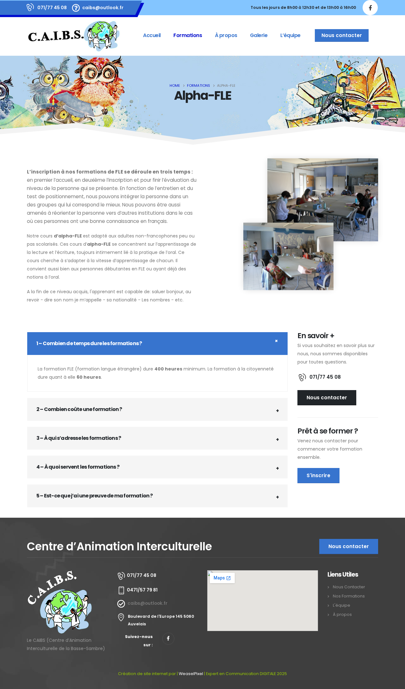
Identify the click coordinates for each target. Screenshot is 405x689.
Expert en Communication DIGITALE (241, 673)
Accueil (152, 35)
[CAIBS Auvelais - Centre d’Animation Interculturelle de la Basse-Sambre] (74, 36)
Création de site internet (143, 673)
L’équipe (290, 35)
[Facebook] (370, 7)
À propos (226, 35)
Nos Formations (349, 596)
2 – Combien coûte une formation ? (79, 409)
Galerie (259, 35)
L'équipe (341, 605)
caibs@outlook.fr (102, 7)
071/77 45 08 (52, 7)
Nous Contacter (349, 587)
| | (191, 673)
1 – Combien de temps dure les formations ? (89, 343)
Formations (187, 35)
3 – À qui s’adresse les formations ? (78, 438)
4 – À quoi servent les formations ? (77, 467)
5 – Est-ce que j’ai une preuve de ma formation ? (94, 495)
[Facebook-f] (168, 639)
